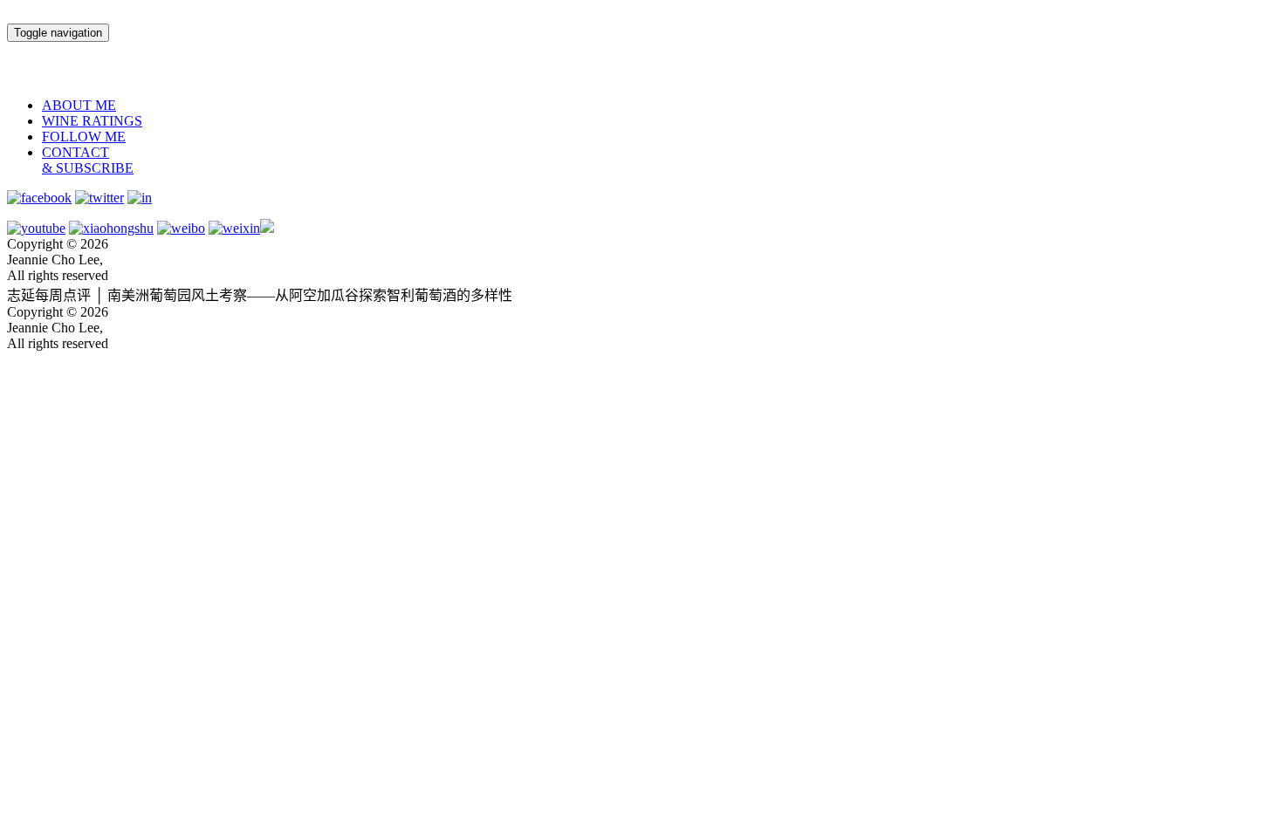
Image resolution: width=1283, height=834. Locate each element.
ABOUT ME (79, 105)
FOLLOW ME (84, 136)
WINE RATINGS (92, 120)
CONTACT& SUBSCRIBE (88, 160)
